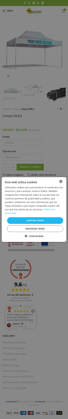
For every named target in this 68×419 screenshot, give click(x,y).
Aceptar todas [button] (35, 220)
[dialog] (34, 209)
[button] (34, 236)
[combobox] (60, 181)
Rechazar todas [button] (35, 228)
